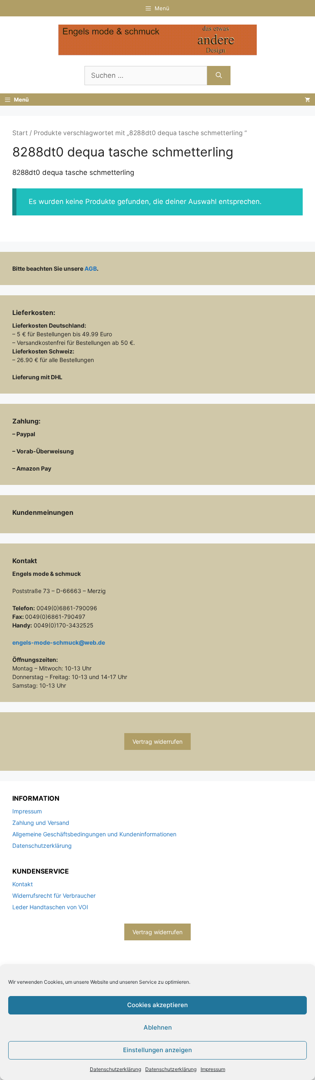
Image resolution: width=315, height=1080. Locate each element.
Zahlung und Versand (40, 822)
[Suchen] (219, 76)
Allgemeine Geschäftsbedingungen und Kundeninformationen (94, 834)
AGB (90, 268)
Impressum (213, 1069)
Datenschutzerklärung (115, 1069)
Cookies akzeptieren (157, 1005)
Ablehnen (158, 1027)
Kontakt (22, 884)
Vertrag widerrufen (157, 741)
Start (20, 133)
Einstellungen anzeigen (157, 1050)
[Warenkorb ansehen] (307, 99)
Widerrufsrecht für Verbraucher (54, 895)
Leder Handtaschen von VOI (50, 906)
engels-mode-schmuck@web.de (58, 642)
